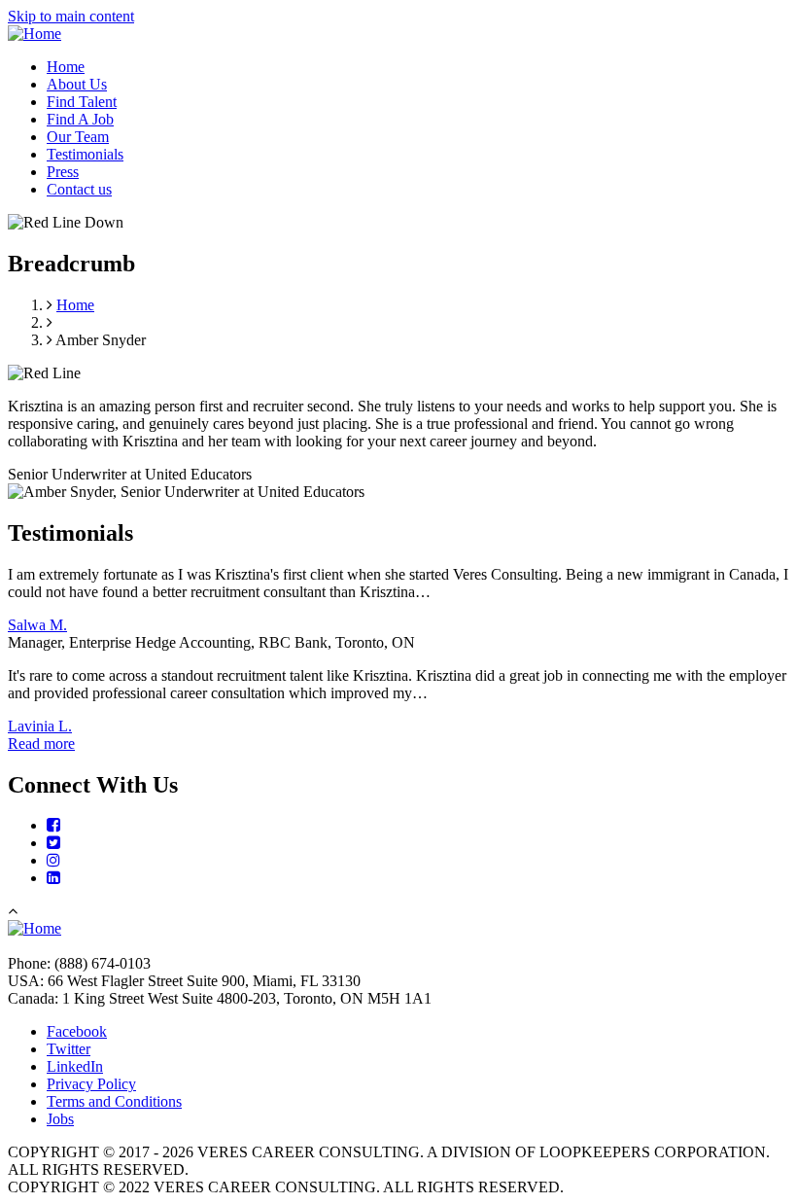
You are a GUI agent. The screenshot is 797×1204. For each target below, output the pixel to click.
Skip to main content (71, 16)
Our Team (78, 136)
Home (66, 66)
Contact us (79, 189)
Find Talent (82, 101)
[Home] (34, 33)
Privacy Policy (91, 1084)
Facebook (77, 1031)
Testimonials (85, 154)
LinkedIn (75, 1066)
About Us (77, 84)
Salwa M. (37, 625)
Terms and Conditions (114, 1101)
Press (63, 171)
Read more (41, 743)
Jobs (60, 1119)
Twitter (68, 1049)
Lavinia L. (40, 726)
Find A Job (80, 119)
